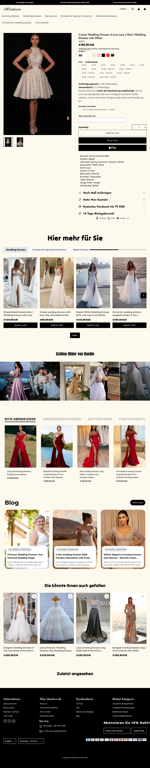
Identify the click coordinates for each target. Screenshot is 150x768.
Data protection (10, 704)
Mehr (75, 335)
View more (138, 502)
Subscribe (139, 730)
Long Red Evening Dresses (122, 704)
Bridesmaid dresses (120, 712)
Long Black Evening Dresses (123, 708)
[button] (132, 9)
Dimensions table (47, 716)
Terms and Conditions (49, 708)
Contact (79, 704)
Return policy (9, 708)
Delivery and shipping (85, 712)
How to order (45, 712)
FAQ (77, 708)
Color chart (8, 716)
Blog (78, 716)
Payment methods (11, 712)
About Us (43, 704)
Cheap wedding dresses (122, 716)
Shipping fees (85, 48)
